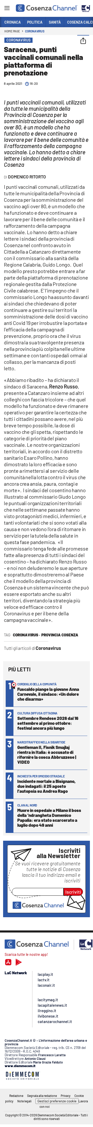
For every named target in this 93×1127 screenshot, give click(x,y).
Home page (12, 31)
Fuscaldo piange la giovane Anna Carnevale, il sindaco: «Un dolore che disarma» (48, 693)
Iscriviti (73, 892)
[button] (83, 41)
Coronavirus (34, 31)
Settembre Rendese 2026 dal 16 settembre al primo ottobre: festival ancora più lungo (47, 723)
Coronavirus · (26, 634)
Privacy (66, 1095)
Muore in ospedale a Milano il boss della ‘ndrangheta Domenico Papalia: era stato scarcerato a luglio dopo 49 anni (49, 817)
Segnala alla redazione (42, 1095)
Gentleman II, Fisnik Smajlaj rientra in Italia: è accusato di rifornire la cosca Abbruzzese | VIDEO (46, 754)
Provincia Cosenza (59, 634)
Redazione (16, 1095)
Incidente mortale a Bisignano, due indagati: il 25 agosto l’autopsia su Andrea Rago (46, 786)
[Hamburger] (7, 9)
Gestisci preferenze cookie (56, 1101)
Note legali (24, 1101)
